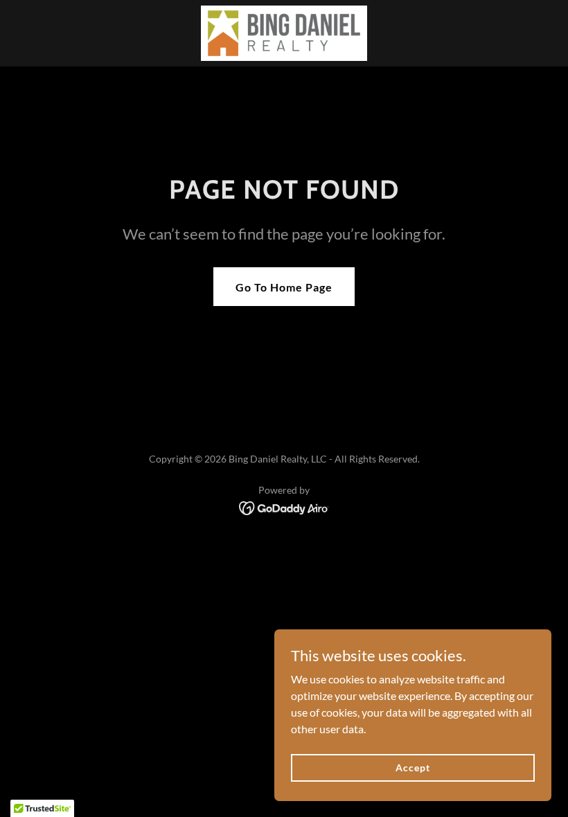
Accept (412, 767)
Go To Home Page (284, 287)
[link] (284, 33)
